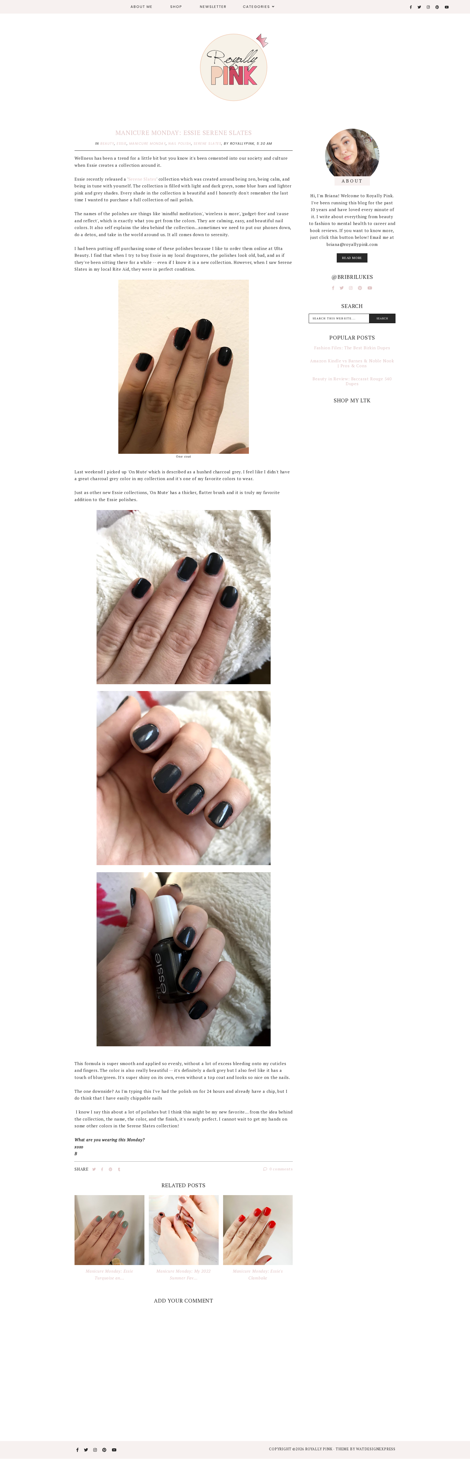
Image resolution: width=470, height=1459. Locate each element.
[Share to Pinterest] (111, 1169)
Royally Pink (319, 1448)
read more (352, 258)
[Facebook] (411, 7)
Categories (256, 6)
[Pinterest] (437, 7)
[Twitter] (420, 7)
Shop (176, 6)
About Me (142, 6)
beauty (107, 143)
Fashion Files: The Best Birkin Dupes (352, 347)
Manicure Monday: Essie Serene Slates (183, 132)
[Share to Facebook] (102, 1169)
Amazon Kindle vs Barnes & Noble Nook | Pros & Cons (352, 363)
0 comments (281, 1168)
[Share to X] (94, 1169)
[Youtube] (447, 7)
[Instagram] (428, 7)
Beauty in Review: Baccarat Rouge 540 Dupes (352, 381)
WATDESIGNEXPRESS (375, 1448)
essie (122, 143)
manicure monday (147, 143)
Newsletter (213, 6)
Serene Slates (142, 179)
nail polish (179, 143)
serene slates (208, 143)
